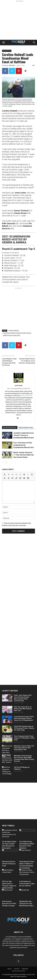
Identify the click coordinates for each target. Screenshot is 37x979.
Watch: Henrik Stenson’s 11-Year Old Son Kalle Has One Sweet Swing (23, 454)
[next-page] (6, 462)
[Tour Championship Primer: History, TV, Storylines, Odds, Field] (7, 738)
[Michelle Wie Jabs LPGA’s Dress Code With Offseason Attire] (27, 894)
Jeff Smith (12, 65)
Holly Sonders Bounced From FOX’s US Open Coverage (9, 903)
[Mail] (18, 418)
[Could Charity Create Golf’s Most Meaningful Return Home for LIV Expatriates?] (7, 719)
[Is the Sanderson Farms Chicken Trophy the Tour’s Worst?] (27, 874)
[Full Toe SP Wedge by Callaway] (7, 770)
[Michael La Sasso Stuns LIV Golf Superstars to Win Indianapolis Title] (7, 751)
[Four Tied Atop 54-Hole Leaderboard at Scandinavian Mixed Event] (7, 445)
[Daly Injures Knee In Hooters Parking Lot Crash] (10, 854)
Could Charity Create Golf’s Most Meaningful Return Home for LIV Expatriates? (24, 718)
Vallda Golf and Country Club (11, 335)
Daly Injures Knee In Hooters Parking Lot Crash (9, 864)
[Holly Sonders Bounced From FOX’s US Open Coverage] (10, 894)
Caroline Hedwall (13, 330)
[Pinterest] (19, 71)
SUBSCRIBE (25, 969)
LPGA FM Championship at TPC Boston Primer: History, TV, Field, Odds (24, 728)
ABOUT (10, 969)
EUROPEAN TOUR (7, 50)
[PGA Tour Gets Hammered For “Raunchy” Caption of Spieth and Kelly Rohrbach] (10, 874)
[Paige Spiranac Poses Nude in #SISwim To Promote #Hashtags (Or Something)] (27, 854)
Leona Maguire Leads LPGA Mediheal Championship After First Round (9, 362)
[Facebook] (5, 71)
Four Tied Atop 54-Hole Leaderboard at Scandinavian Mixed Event (23, 445)
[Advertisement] (18, 20)
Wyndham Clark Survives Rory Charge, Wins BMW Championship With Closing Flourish (24, 758)
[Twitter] (12, 71)
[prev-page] (3, 462)
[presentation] (4, 474)
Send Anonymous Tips (18, 971)
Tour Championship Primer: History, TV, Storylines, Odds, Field (24, 738)
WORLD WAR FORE (26, 395)
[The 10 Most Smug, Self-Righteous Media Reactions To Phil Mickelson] (27, 834)
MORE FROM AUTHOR (26, 427)
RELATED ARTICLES (9, 427)
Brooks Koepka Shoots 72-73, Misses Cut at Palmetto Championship (27, 361)
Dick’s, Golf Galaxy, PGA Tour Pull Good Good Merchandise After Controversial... (22, 698)
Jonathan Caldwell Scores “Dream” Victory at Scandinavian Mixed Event (23, 435)
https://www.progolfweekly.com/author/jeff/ (18, 388)
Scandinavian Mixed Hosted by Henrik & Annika (17, 333)
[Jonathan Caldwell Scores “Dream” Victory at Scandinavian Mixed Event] (7, 435)
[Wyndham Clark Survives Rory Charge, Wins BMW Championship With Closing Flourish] (7, 759)
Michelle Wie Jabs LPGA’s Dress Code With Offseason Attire (26, 903)
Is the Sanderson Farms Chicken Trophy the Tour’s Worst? (26, 884)
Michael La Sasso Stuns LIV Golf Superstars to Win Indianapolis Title (24, 747)
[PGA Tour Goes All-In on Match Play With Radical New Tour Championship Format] (7, 709)
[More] (25, 71)
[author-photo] (18, 382)
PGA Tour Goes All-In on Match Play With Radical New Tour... (23, 708)
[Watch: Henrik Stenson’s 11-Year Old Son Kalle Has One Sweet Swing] (7, 454)
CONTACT (17, 969)
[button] (3, 42)
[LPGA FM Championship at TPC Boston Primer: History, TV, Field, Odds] (7, 729)
